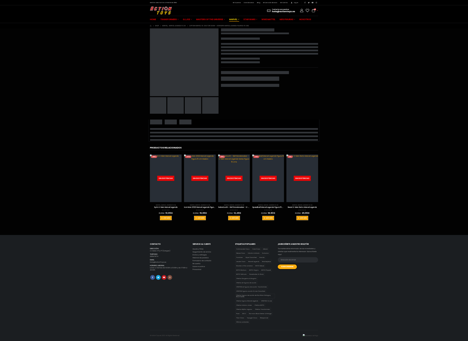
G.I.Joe (186, 19)
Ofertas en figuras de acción (246, 283)
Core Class (256, 249)
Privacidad (197, 269)
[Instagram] (316, 2)
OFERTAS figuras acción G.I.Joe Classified (250, 291)
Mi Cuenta (237, 3)
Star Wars (249, 19)
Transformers (168, 19)
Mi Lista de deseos (270, 3)
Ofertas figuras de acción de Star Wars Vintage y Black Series (253, 296)
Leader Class (241, 262)
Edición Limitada (253, 253)
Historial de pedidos (201, 258)
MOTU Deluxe (259, 266)
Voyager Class (252, 318)
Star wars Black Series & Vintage (260, 314)
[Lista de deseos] (307, 10)
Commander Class (243, 249)
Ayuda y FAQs (198, 249)
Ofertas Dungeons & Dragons (246, 278)
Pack (237, 314)
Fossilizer (239, 257)
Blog (258, 3)
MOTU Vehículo (241, 274)
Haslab (261, 257)
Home (153, 19)
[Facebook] (305, 2)
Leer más (166, 218)
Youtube (164, 277)
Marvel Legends (253, 262)
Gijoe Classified (251, 257)
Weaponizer (264, 318)
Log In (296, 3)
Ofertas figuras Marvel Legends (247, 301)
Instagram (169, 277)
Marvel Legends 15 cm (168, 205)
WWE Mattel (268, 19)
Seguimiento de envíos (202, 252)
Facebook (152, 277)
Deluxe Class (240, 253)
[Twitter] (308, 2)
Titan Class (240, 318)
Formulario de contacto (202, 260)
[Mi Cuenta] (302, 10)
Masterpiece (266, 262)
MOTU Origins (254, 270)
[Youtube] (312, 2)
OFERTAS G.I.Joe (266, 301)
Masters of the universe (244, 266)
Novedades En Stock (256, 274)
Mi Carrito (284, 3)
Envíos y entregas (200, 255)
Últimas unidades (242, 322)
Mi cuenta (196, 263)
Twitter (158, 277)
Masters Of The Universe (209, 19)
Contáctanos (249, 3)
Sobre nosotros (199, 266)
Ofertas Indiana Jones (244, 305)
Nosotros (305, 19)
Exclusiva (265, 253)
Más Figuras (286, 19)
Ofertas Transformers (262, 309)
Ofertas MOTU (259, 305)
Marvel (233, 19)
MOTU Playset (266, 270)
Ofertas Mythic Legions (244, 309)
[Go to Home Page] (151, 25)
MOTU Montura (241, 270)
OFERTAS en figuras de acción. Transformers (251, 287)
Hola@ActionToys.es (158, 262)
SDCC (244, 314)
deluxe (265, 249)
